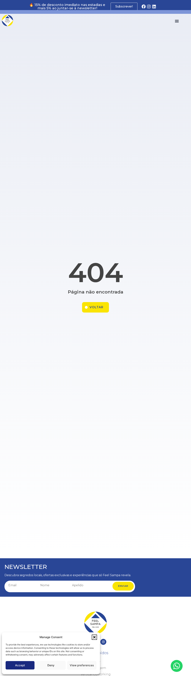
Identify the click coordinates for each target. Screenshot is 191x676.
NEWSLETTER (25, 566)
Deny (50, 665)
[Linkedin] (154, 6)
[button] (94, 637)
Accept (20, 665)
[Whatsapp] (177, 666)
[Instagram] (148, 6)
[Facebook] (143, 6)
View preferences (82, 665)
